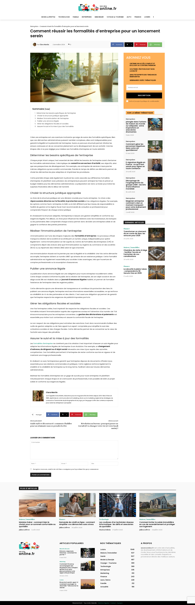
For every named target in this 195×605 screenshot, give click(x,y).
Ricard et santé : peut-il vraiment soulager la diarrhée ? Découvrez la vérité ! (69, 585)
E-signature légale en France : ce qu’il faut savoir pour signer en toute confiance (135, 165)
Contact (113, 603)
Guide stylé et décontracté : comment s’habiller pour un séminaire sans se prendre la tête (51, 424)
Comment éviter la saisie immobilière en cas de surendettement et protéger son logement (157, 524)
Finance (127, 229)
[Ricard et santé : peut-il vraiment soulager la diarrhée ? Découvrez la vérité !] (88, 584)
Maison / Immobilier (131, 247)
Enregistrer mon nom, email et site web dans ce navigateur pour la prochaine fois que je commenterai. (66, 469)
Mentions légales (103, 603)
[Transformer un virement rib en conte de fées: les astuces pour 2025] (156, 235)
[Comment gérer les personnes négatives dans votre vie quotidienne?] (155, 146)
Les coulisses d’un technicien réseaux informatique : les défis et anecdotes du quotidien (116, 524)
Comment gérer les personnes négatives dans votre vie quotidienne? (135, 147)
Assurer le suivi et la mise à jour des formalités (55, 126)
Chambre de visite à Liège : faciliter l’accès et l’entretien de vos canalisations (135, 253)
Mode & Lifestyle (65, 548)
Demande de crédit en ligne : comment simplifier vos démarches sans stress (77, 523)
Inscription (144, 95)
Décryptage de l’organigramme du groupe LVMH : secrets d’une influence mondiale (136, 184)
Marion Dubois (105, 530)
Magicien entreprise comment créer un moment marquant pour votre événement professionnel (136, 205)
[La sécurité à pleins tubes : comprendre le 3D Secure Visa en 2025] (156, 272)
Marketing (62, 561)
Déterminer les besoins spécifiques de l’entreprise (56, 113)
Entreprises (34, 26)
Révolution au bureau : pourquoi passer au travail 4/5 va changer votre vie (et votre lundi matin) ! (98, 425)
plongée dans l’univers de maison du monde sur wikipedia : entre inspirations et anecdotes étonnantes (136, 127)
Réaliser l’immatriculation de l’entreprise (53, 118)
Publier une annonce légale (48, 121)
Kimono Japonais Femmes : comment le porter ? (68, 553)
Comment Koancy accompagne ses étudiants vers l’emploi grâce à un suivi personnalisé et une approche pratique (69, 568)
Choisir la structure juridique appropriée (52, 116)
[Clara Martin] (35, 44)
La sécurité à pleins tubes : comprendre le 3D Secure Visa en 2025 (135, 271)
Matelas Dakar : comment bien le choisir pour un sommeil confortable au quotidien (37, 524)
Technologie (104, 519)
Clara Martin (44, 44)
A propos (120, 603)
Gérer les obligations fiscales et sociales (52, 124)
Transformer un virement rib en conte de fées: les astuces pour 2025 (135, 233)
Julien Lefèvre (24, 530)
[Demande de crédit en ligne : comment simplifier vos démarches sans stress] (77, 505)
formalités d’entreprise (43, 343)
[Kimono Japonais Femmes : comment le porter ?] (88, 553)
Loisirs (62, 580)
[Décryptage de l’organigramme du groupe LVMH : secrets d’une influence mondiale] (155, 183)
